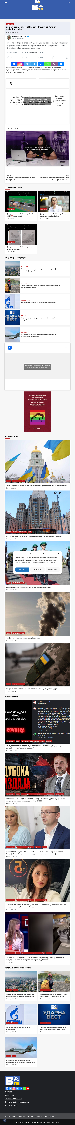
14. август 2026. (11, 640)
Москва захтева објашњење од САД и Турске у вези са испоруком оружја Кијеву (34, 536)
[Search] (69, 2)
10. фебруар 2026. (12, 251)
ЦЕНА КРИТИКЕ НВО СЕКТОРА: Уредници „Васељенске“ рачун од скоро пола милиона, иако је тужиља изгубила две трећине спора (36, 906)
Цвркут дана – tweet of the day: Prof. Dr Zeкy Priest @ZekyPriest (20, 177)
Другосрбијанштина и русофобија (30, 741)
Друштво (23, 267)
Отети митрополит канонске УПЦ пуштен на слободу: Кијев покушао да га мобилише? (36, 486)
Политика (38, 900)
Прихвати (22, 569)
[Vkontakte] (41, 64)
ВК (35, 1116)
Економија (23, 300)
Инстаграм (21, 1116)
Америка (9, 531)
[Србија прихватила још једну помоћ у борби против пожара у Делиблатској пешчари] (12, 285)
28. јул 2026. (10, 909)
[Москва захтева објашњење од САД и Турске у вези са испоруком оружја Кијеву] (37, 512)
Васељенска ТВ (10, 741)
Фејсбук (7, 1116)
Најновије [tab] (10, 258)
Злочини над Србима (27, 794)
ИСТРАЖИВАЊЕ (38, 794)
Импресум (9, 1095)
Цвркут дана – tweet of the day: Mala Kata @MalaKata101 (19, 248)
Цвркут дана (10, 24)
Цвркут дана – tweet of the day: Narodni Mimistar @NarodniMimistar (53, 215)
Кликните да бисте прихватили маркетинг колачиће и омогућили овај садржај (37, 101)
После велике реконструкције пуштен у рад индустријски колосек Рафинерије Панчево (39, 270)
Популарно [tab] (21, 258)
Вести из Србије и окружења (17, 1102)
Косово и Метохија (48, 794)
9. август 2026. (10, 803)
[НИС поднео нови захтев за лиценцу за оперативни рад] (12, 301)
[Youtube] (27, 1088)
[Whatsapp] (47, 64)
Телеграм (29, 1116)
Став (62, 794)
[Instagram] (20, 64)
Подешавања (52, 569)
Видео (17, 741)
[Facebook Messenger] (61, 64)
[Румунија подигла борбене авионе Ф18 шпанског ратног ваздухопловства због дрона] (12, 334)
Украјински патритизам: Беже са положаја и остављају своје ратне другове (32, 689)
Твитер (13, 1116)
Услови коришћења (13, 1098)
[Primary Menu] (6, 2)
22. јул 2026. (10, 962)
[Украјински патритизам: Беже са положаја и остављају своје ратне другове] (37, 664)
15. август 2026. (11, 590)
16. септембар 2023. (13, 32)
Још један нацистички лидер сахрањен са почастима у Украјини (28, 587)
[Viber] (54, 64)
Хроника (27, 283)
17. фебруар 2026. (45, 218)
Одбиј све (37, 569)
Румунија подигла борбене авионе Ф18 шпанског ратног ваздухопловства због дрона (39, 335)
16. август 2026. (11, 488)
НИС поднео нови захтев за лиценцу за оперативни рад (38, 303)
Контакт (8, 1092)
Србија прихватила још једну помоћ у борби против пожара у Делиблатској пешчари (54, 996)
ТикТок (51, 1116)
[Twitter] (27, 64)
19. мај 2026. (11, 218)
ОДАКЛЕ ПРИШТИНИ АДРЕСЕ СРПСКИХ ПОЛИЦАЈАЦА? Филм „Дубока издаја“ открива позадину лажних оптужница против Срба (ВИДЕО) (36, 800)
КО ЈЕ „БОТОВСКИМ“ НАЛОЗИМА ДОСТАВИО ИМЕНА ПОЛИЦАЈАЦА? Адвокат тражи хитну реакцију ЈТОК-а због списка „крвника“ (37, 747)
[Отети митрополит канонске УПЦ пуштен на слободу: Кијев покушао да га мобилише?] (37, 461)
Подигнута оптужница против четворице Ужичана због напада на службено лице (53, 1029)
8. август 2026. (10, 856)
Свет (26, 332)
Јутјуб (46, 1116)
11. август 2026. (11, 750)
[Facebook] (14, 64)
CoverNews (46, 1122)
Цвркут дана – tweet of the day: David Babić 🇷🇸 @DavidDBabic (20, 215)
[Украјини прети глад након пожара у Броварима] (37, 614)
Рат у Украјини (16, 481)
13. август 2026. (11, 691)
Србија (27, 267)
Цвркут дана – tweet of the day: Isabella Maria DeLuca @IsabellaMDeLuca (54, 177)
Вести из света (11, 1105)
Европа (23, 332)
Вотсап (39, 1116)
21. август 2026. (44, 1032)
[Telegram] (34, 64)
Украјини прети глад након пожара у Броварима (23, 638)
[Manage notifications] (4, 1120)
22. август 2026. (11, 999)
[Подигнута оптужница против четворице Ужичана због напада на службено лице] (12, 317)
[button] (59, 554)
